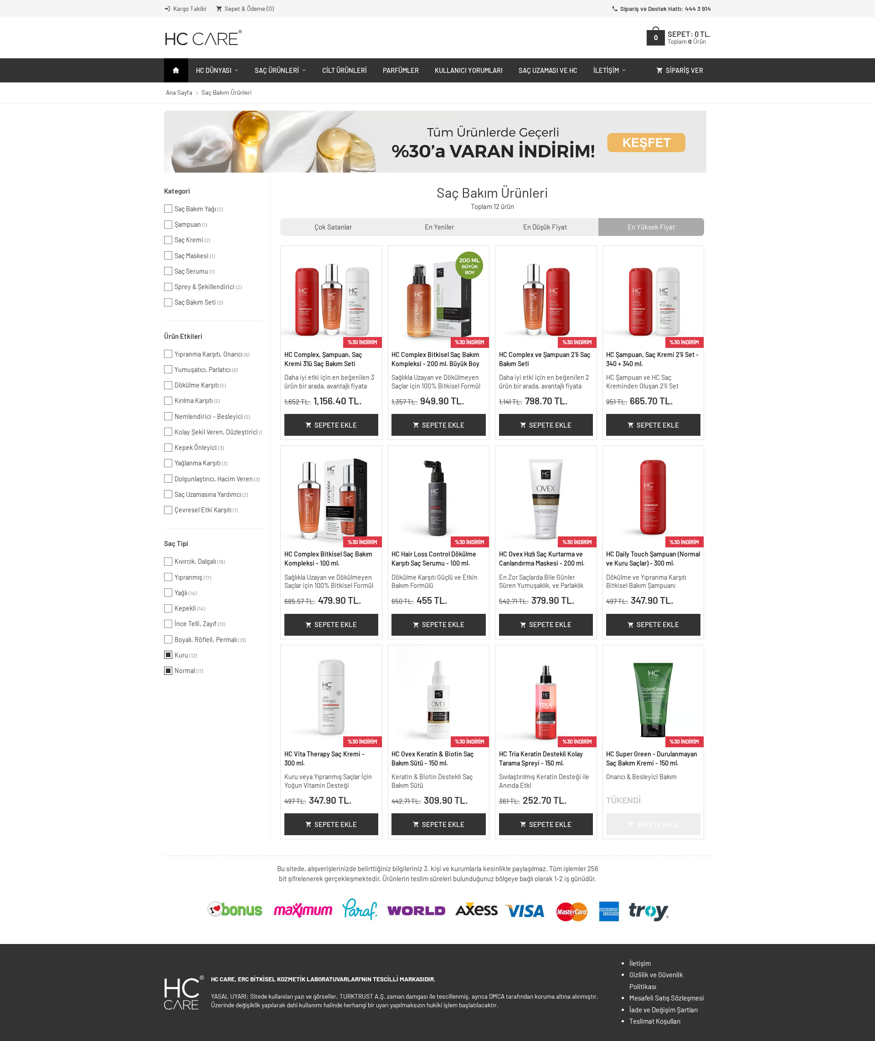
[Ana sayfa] (176, 70)
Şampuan (191, 224)
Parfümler (401, 70)
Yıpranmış (193, 577)
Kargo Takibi (189, 8)
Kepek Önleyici (199, 447)
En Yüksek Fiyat (651, 227)
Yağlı (185, 593)
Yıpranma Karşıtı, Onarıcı (212, 354)
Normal (189, 670)
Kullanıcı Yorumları (469, 70)
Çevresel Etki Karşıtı (206, 510)
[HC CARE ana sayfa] (203, 37)
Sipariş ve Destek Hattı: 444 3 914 (665, 8)
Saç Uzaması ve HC (548, 70)
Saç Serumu (194, 271)
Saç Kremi (192, 240)
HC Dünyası (214, 70)
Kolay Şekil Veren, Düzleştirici (218, 432)
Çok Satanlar (333, 227)
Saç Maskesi (195, 256)
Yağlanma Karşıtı (201, 463)
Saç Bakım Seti (199, 302)
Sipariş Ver (684, 70)
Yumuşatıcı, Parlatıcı (206, 369)
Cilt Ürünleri (344, 70)
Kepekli (190, 608)
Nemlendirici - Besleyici (212, 416)
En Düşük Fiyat (545, 227)
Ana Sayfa (179, 92)
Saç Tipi (176, 543)
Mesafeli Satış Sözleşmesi (666, 998)
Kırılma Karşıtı (197, 400)
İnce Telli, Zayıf (200, 624)
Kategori (177, 191)
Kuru (186, 655)
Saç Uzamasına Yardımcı (211, 494)
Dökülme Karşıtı (200, 385)
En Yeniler (439, 227)
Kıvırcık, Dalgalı (200, 561)
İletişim (606, 70)
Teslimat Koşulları (654, 1021)
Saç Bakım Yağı (199, 209)
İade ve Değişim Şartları (663, 1009)
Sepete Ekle (335, 425)
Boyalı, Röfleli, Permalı (210, 639)
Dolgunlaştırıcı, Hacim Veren (217, 479)
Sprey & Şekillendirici (208, 287)
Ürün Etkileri (183, 336)
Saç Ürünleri (277, 70)
